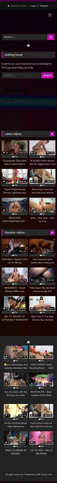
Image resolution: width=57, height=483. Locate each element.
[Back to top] (47, 473)
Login (33, 5)
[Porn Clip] (23, 21)
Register (44, 5)
